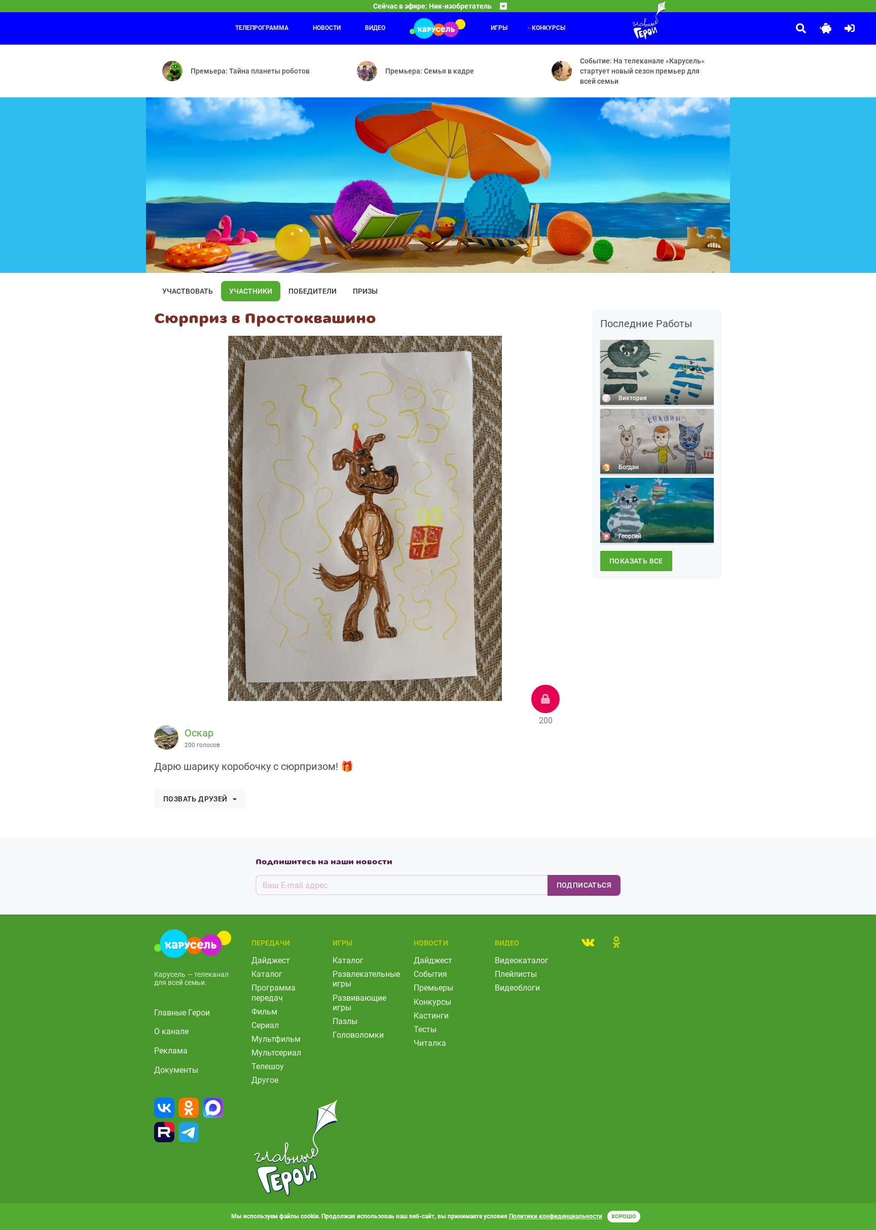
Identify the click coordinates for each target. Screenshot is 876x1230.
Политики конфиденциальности (555, 1216)
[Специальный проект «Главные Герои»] (616, 20)
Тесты (425, 1029)
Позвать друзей (195, 799)
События (430, 974)
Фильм (264, 1011)
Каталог (266, 974)
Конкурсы (548, 27)
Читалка (430, 1043)
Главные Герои (182, 1012)
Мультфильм (276, 1039)
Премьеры (433, 988)
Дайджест (270, 960)
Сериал (265, 1025)
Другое (264, 1080)
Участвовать (187, 291)
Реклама (171, 1051)
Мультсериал (276, 1053)
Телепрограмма (261, 27)
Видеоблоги (517, 988)
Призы (365, 291)
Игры (499, 27)
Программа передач (273, 992)
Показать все (636, 561)
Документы (176, 1070)
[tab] (588, 942)
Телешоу (267, 1066)
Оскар (199, 733)
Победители (312, 291)
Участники (250, 291)
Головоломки (358, 1035)
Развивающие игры (359, 1002)
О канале (171, 1031)
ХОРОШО (623, 1216)
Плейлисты (516, 974)
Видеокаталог (522, 960)
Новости (327, 27)
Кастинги (431, 1016)
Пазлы (345, 1021)
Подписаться (584, 885)
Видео (375, 27)
